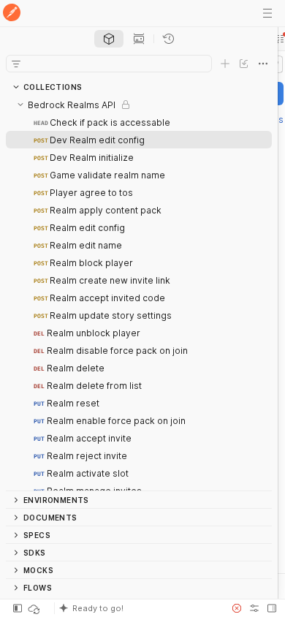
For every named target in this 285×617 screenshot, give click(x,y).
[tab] (108, 39)
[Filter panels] (16, 63)
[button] (138, 608)
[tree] (139, 293)
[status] (35, 608)
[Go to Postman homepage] (11, 13)
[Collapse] (20, 104)
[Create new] (225, 63)
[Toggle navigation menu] (267, 13)
